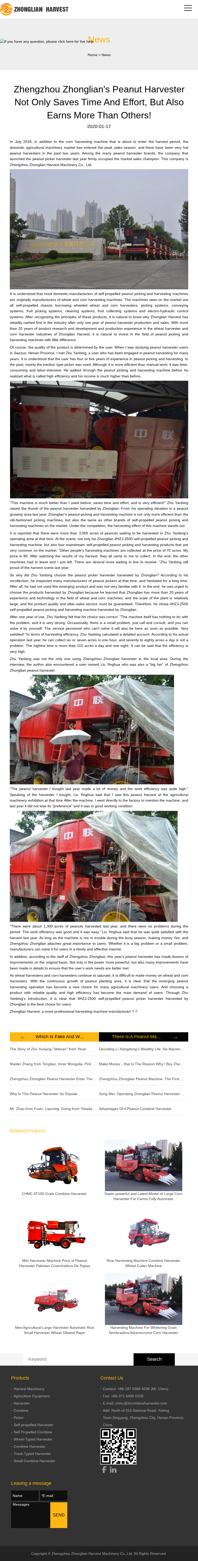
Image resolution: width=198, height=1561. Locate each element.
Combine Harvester (29, 1446)
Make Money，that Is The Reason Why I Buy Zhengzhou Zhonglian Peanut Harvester (142, 1064)
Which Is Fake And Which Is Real (61, 1036)
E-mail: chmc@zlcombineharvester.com (135, 1403)
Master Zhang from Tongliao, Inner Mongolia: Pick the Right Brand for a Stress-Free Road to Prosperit (53, 1064)
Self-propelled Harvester (33, 1425)
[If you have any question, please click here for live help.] (47, 41)
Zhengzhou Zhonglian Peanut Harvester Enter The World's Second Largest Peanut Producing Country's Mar (53, 1079)
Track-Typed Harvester (32, 1454)
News (106, 55)
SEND (59, 1515)
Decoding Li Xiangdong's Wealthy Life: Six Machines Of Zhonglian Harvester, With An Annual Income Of (142, 1049)
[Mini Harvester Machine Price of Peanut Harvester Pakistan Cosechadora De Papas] (54, 1232)
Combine (21, 1410)
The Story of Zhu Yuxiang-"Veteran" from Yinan (48, 1049)
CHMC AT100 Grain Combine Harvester (54, 1194)
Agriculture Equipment (32, 1396)
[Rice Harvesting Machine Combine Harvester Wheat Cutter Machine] (144, 1232)
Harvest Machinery (29, 1389)
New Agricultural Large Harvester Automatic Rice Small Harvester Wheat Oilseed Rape (54, 1330)
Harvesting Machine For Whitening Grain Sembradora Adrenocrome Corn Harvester (143, 1330)
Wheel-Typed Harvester (33, 1439)
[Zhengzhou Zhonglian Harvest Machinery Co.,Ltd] (34, 9)
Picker (19, 1418)
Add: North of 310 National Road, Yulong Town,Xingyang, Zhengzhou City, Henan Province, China (143, 1417)
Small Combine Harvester (34, 1461)
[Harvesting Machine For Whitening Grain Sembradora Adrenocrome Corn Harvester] (144, 1299)
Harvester (22, 1403)
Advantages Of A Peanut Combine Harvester (135, 1109)
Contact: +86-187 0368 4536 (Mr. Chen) (135, 1389)
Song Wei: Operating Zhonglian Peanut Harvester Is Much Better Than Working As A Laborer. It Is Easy (142, 1094)
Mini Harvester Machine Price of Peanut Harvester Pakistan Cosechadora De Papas (54, 1263)
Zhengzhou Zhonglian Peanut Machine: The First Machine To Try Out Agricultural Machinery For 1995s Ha (142, 1079)
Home (92, 55)
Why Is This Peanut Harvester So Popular (44, 1094)
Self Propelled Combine (33, 1432)
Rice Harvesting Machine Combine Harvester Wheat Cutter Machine (143, 1263)
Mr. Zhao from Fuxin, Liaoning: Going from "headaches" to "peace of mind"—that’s (53, 1109)
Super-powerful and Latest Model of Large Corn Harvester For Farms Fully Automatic (143, 1196)
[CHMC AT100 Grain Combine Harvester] (54, 1165)
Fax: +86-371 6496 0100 (123, 1396)
